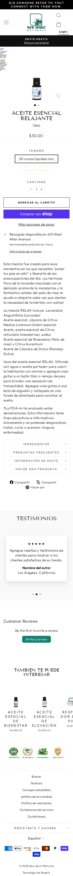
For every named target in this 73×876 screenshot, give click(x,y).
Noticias (36, 783)
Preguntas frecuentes (36, 452)
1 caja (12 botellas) (36, 170)
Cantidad (36, 182)
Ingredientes (36, 444)
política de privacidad (36, 797)
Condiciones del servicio (36, 810)
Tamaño (36, 151)
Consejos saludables (36, 790)
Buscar (36, 776)
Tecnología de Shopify (36, 872)
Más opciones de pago (36, 224)
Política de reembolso (36, 803)
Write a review (36, 639)
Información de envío (36, 461)
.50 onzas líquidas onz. (36, 159)
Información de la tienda (25, 251)
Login (63, 31)
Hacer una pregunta (36, 469)
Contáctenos (37, 816)
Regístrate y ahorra (35, 828)
